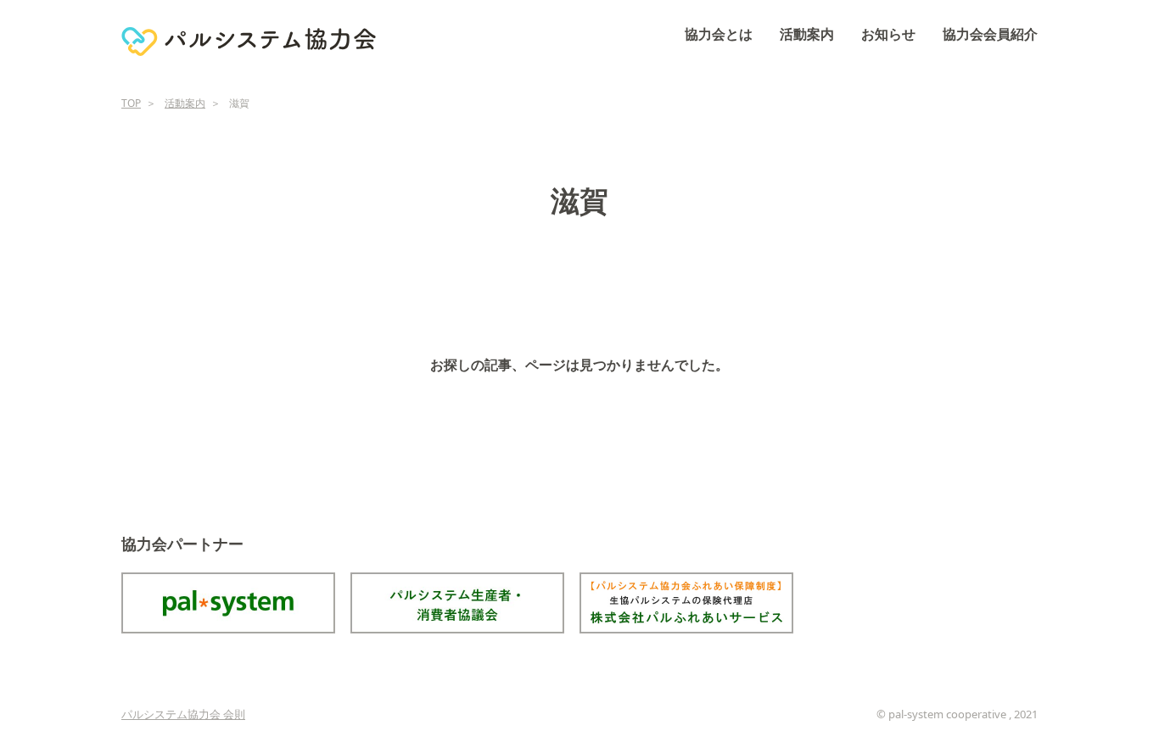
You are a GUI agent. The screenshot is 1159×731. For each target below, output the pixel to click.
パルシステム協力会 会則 (183, 714)
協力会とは (719, 34)
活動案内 (807, 34)
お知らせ (888, 34)
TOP (131, 103)
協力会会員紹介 (990, 34)
